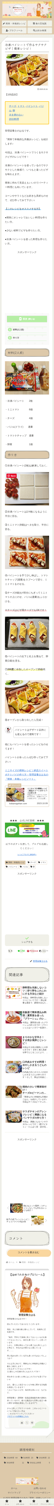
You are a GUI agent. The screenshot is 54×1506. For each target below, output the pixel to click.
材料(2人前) (18, 330)
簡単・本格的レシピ (16, 862)
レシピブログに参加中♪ (27, 855)
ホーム (14, 1488)
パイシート (32, 106)
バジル (25, 867)
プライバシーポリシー (39, 1492)
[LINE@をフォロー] (32, 1423)
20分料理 (14, 119)
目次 (25, 319)
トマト (21, 106)
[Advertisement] (27, 282)
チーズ (12, 106)
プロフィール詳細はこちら (18, 1416)
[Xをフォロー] (27, 1423)
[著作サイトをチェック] (22, 1423)
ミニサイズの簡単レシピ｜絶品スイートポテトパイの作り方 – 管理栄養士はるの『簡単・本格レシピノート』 (26, 774)
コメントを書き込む (28, 1252)
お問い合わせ (40, 1488)
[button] (43, 951)
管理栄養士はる (27, 1315)
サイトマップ (14, 1492)
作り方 (16, 338)
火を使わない (16, 114)
